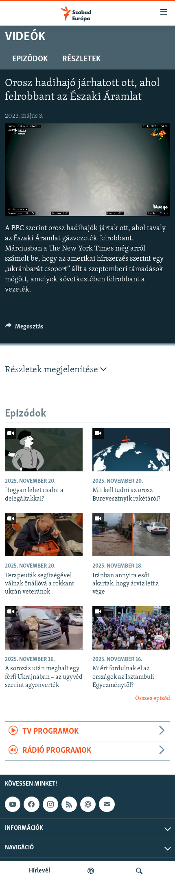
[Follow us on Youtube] (12, 804)
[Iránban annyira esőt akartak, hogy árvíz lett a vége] (131, 534)
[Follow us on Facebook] (31, 804)
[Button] (24, 328)
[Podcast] (88, 804)
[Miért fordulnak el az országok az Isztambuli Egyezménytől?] (131, 628)
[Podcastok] (91, 871)
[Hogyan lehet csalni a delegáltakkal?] (44, 449)
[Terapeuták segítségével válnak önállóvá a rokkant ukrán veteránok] (44, 534)
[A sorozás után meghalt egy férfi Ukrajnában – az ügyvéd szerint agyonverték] (44, 628)
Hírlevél (39, 871)
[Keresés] (139, 871)
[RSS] (69, 804)
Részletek (81, 59)
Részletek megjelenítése (52, 370)
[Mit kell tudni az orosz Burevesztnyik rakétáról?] (131, 449)
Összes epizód (152, 698)
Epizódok (30, 59)
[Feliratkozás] (106, 804)
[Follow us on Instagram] (50, 804)
